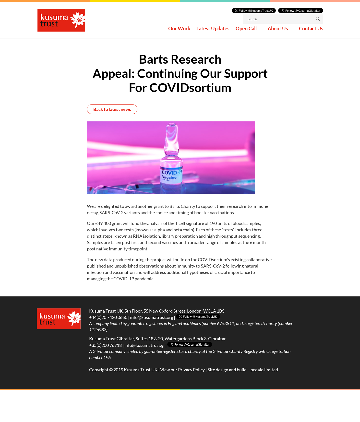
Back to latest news (112, 109)
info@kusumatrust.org (151, 317)
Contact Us (311, 29)
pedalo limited (264, 369)
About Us (278, 29)
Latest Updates (212, 29)
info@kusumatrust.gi (144, 345)
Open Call (246, 29)
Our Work (179, 29)
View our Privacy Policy (182, 369)
